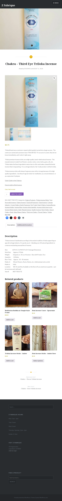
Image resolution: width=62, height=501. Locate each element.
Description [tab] (11, 225)
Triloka (49, 212)
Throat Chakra (42, 212)
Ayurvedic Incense (10, 202)
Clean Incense (43, 202)
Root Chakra (45, 210)
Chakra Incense (21, 202)
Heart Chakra (41, 205)
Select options (38, 361)
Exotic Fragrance (25, 205)
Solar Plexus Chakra (20, 212)
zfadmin (27, 68)
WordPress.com (44, 497)
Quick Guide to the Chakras (13, 180)
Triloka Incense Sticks (42, 200)
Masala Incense (26, 210)
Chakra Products (30, 200)
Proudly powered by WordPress (22, 497)
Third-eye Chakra (31, 212)
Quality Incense (36, 210)
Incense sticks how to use (44, 207)
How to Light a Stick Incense (13, 185)
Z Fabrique (8, 5)
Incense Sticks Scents (11, 210)
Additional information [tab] (24, 225)
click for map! (12, 450)
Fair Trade (34, 205)
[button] (54, 78)
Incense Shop (18, 207)
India (19, 210)
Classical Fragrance (32, 202)
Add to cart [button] (10, 320)
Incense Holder (9, 207)
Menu (57, 3)
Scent (11, 212)
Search (12, 481)
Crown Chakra (15, 205)
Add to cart (16, 194)
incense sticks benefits (29, 207)
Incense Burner (50, 205)
